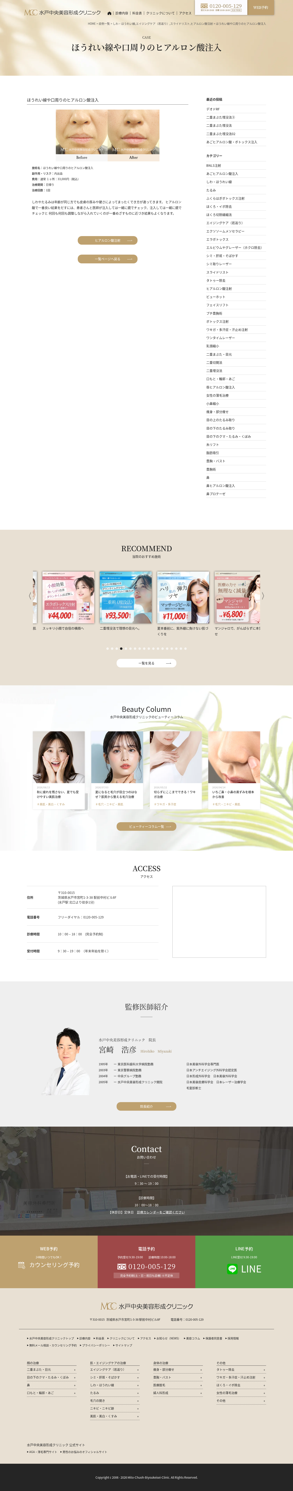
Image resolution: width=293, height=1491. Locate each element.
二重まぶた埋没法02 (220, 133)
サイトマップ (123, 1345)
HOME (92, 24)
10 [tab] (148, 648)
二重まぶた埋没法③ (220, 117)
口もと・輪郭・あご (220, 378)
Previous (30, 596)
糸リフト (212, 444)
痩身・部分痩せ (217, 411)
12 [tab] (158, 648)
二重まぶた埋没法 (219, 125)
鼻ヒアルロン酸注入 (220, 485)
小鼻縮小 (212, 403)
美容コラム (193, 1338)
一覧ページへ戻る (107, 258)
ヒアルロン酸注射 (202, 24)
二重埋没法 (214, 370)
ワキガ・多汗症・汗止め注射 (227, 329)
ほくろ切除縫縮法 (219, 214)
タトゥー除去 (215, 280)
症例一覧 (104, 24)
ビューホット (215, 296)
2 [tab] (112, 648)
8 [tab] (139, 648)
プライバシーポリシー (96, 1345)
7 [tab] (135, 648)
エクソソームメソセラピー (225, 231)
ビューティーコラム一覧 (146, 826)
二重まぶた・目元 (219, 354)
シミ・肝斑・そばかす (222, 255)
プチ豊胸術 (214, 313)
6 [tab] (130, 648)
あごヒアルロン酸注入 (222, 173)
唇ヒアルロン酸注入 (220, 387)
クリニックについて (122, 1338)
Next (263, 596)
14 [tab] (167, 648)
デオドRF (213, 109)
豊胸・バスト (215, 460)
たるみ (211, 190)
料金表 (137, 13)
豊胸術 (211, 469)
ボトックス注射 (217, 321)
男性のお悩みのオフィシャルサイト (85, 1452)
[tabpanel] (60, 600)
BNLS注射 (213, 165)
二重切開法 (214, 362)
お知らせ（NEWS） (168, 1338)
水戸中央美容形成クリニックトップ (51, 1338)
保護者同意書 (213, 1338)
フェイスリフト (217, 304)
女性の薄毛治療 (217, 395)
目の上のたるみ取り (220, 419)
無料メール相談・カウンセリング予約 (53, 1345)
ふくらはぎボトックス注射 (225, 198)
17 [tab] (181, 648)
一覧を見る (146, 663)
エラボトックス (217, 239)
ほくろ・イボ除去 (219, 206)
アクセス (185, 13)
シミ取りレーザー (219, 263)
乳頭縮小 (212, 345)
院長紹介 (146, 1106)
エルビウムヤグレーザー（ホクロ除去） (235, 247)
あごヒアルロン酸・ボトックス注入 (231, 141)
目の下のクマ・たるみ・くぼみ (228, 436)
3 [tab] (116, 648)
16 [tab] (176, 648)
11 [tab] (153, 648)
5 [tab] (126, 648)
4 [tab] (121, 648)
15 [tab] (171, 648)
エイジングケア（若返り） (152, 24)
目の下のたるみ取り (220, 428)
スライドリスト (180, 24)
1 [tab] (107, 648)
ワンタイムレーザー (220, 337)
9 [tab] (144, 648)
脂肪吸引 (212, 452)
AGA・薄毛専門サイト (43, 1452)
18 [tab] (185, 648)
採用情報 (233, 1338)
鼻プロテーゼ (215, 493)
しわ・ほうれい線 (124, 24)
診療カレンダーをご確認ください (161, 1212)
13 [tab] (162, 648)
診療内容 (121, 13)
